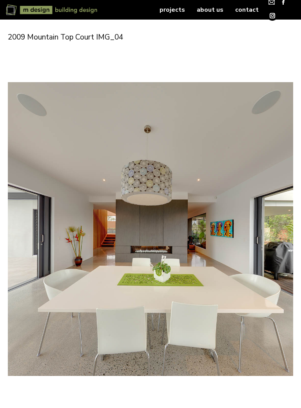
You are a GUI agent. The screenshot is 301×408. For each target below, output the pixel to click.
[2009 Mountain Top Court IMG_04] (150, 229)
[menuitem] (172, 10)
